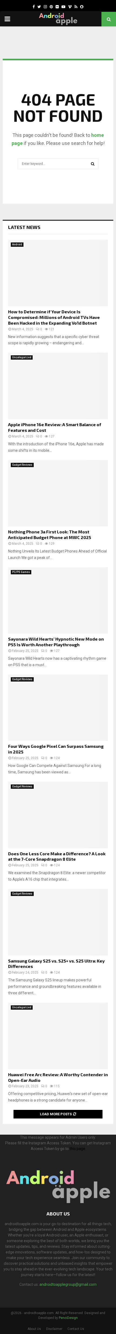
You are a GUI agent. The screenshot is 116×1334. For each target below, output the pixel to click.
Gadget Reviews (22, 464)
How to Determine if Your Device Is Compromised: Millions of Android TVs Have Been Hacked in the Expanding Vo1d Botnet (54, 317)
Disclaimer (54, 1329)
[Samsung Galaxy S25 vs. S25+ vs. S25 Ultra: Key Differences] (58, 922)
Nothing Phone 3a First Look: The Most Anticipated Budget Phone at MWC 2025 (49, 534)
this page (77, 1149)
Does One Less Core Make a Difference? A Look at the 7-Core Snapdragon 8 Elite (56, 856)
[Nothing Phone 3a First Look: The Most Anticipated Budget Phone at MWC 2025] (58, 493)
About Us (34, 1329)
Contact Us (75, 1329)
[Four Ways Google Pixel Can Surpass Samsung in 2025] (58, 708)
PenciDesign (68, 1318)
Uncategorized (21, 357)
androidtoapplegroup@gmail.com (68, 1284)
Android (17, 244)
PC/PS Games (21, 572)
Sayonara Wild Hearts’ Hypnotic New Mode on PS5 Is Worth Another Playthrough (56, 641)
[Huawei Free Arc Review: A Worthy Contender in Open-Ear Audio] (58, 1036)
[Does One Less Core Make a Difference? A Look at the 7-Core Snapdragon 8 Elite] (58, 815)
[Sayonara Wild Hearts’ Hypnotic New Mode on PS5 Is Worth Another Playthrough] (58, 600)
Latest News (24, 227)
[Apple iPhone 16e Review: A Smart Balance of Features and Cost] (58, 386)
